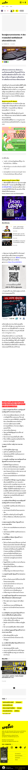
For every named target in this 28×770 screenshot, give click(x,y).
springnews (17, 757)
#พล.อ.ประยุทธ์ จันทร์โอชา (9, 708)
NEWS (7, 6)
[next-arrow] (25, 668)
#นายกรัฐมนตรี (6, 714)
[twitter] (6, 62)
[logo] (5, 2)
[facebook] (4, 62)
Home (3, 6)
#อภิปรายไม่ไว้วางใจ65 (8, 702)
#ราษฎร (19, 708)
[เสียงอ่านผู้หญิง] (12, 11)
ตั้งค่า (4, 761)
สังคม (11, 6)
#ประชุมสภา (18, 702)
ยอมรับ (4, 758)
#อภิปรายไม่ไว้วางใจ (7, 705)
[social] (7, 747)
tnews (16, 759)
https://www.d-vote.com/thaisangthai (13, 193)
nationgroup (18, 753)
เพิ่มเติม (4, 756)
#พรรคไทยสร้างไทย (7, 711)
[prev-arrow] (2, 668)
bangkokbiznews (18, 755)
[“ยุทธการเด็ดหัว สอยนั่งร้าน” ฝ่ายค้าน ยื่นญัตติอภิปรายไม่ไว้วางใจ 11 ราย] (14, 667)
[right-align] (23, 2)
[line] (8, 62)
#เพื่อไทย (17, 711)
